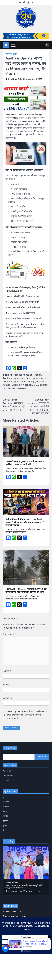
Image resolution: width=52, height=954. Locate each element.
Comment (9, 634)
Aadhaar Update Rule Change (19, 381)
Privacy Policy (9, 780)
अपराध (5, 811)
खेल (4, 830)
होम (4, 797)
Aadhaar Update (12, 378)
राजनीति (5, 816)
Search (42, 756)
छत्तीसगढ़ (9, 54)
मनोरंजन (5, 821)
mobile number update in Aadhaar (23, 383)
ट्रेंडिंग (15, 54)
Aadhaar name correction (27, 374)
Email (6, 684)
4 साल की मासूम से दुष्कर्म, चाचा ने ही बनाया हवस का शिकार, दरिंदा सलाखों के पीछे (25, 463)
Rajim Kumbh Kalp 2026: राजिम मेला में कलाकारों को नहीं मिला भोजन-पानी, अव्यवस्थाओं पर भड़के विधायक (25, 522)
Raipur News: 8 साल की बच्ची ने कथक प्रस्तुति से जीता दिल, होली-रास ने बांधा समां (24, 886)
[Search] (47, 45)
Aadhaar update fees (33, 378)
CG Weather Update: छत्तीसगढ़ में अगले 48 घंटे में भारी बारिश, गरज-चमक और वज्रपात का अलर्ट (26, 590)
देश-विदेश (6, 806)
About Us (7, 771)
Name (7, 671)
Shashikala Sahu (15, 79)
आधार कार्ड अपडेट (19, 388)
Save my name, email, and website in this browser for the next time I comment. (27, 715)
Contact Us (8, 775)
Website (7, 698)
